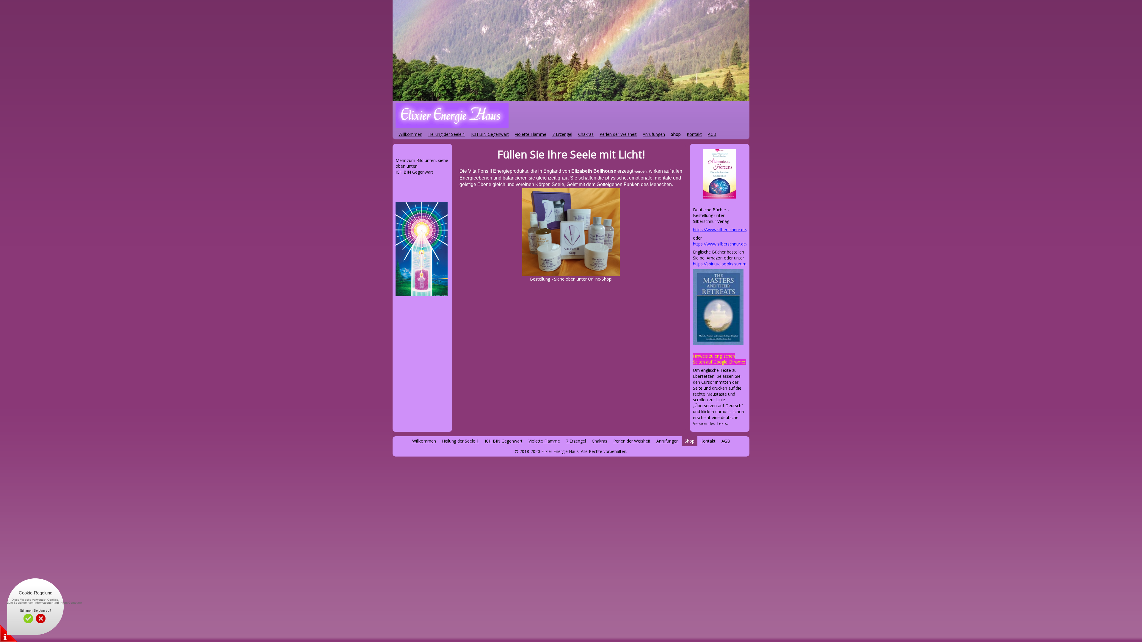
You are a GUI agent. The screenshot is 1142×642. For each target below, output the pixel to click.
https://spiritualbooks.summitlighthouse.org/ (735, 264)
